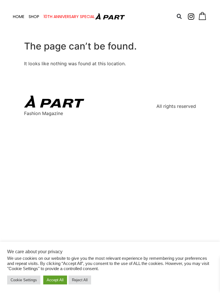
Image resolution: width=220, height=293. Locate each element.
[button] (179, 16)
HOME (18, 16)
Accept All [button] (55, 280)
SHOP (34, 16)
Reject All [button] (80, 280)
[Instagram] (191, 16)
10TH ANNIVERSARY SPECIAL (69, 16)
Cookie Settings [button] (24, 280)
